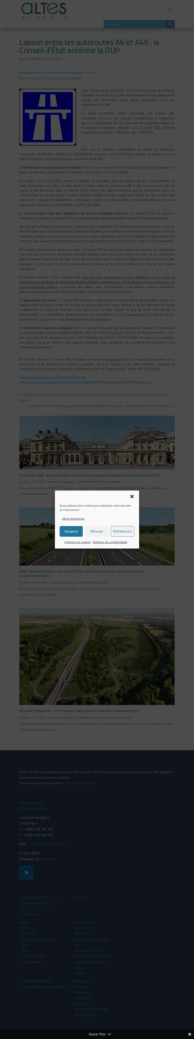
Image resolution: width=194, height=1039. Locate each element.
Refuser (97, 531)
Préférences (122, 531)
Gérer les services (73, 518)
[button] (132, 496)
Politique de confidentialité (110, 542)
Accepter (71, 531)
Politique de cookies (77, 542)
